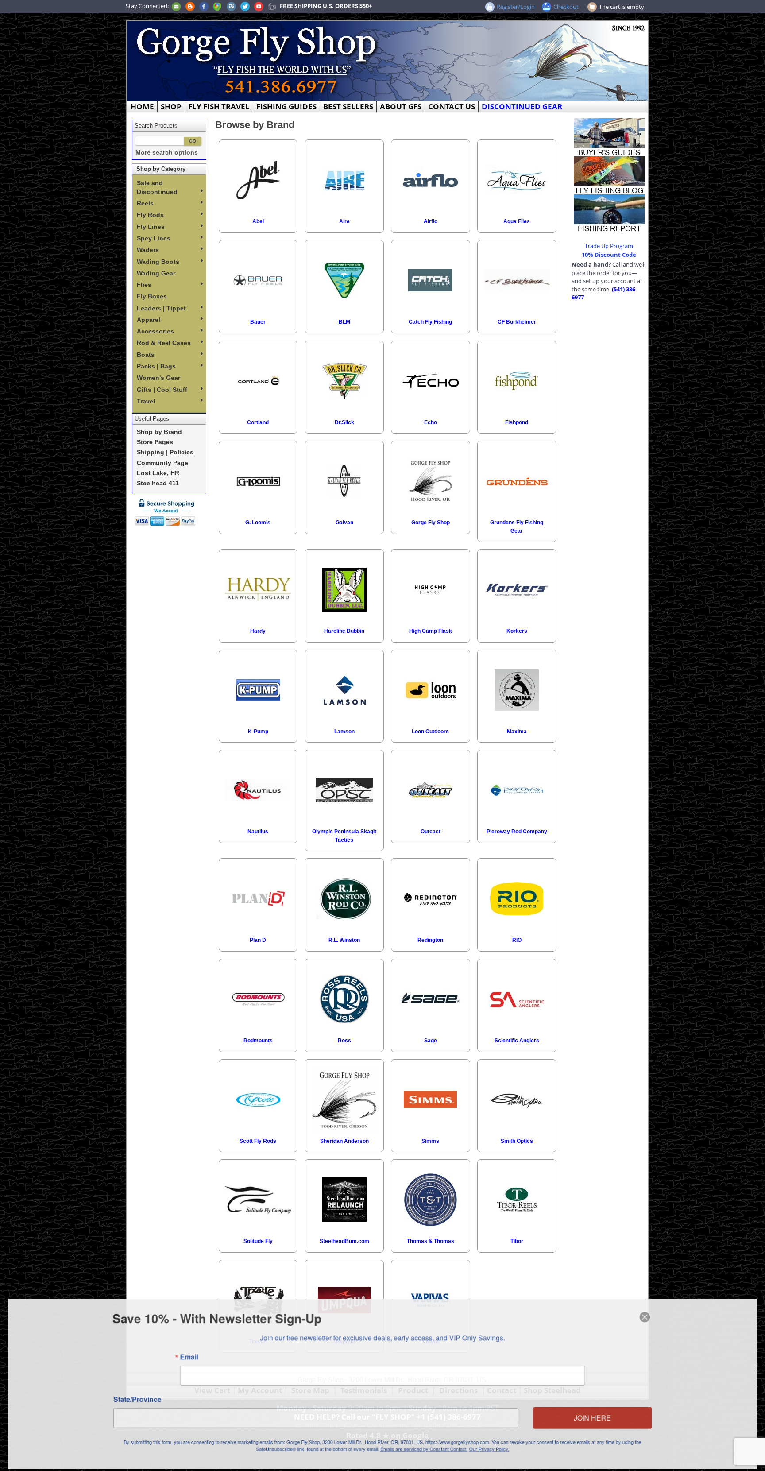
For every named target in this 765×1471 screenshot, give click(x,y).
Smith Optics (517, 1141)
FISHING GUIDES (286, 106)
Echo (430, 422)
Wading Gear (156, 273)
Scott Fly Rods (258, 1141)
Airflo (430, 221)
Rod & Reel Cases (164, 342)
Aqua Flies (516, 221)
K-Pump (258, 731)
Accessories (155, 331)
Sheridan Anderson (344, 1141)
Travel (146, 401)
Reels (145, 203)
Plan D (258, 940)
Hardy (258, 631)
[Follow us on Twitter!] (245, 6)
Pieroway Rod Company (517, 831)
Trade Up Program (609, 246)
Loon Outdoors (430, 731)
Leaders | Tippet (161, 308)
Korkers (516, 631)
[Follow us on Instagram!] (231, 6)
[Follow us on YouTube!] (258, 6)
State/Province (131, 1399)
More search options (166, 152)
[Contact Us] (176, 6)
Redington (430, 940)
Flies (144, 284)
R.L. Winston (344, 940)
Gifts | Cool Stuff (162, 389)
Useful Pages (152, 418)
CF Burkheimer (517, 322)
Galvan (344, 522)
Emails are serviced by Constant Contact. (425, 1450)
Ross (344, 1040)
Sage (430, 1040)
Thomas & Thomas (430, 1241)
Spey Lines (153, 238)
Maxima (517, 731)
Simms (430, 1141)
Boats (146, 354)
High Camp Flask (430, 631)
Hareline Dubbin (344, 631)
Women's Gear (158, 377)
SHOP (171, 106)
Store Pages (155, 442)
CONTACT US (451, 106)
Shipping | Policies (165, 452)
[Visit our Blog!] (190, 6)
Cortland (258, 422)
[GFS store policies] (167, 512)
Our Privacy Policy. (491, 1450)
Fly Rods (150, 214)
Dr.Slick (344, 422)
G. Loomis (257, 522)
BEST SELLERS (348, 106)
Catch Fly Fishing (430, 322)
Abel (258, 221)
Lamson (344, 731)
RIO (517, 940)
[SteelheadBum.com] (272, 6)
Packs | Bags (156, 366)
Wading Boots (158, 261)
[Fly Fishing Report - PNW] (609, 213)
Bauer (258, 322)
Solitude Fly (258, 1241)
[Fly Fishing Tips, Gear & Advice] (609, 174)
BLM (344, 322)
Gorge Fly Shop (430, 522)
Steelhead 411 (158, 483)
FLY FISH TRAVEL (219, 106)
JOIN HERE (597, 1418)
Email (184, 1356)
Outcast (430, 831)
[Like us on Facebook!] (204, 6)
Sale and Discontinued (157, 187)
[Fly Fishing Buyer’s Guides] (609, 136)
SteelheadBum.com (344, 1241)
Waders (148, 249)
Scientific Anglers (517, 1040)
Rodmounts (258, 1040)
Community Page (162, 463)
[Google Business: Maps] (217, 6)
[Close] (650, 1315)
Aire (344, 221)
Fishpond (516, 422)
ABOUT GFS (400, 106)
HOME (142, 106)
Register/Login (516, 7)
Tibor (516, 1241)
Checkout (566, 7)
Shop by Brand (159, 432)
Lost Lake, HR (158, 473)
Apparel (148, 319)
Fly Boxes (152, 296)
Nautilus (257, 831)
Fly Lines (151, 226)
